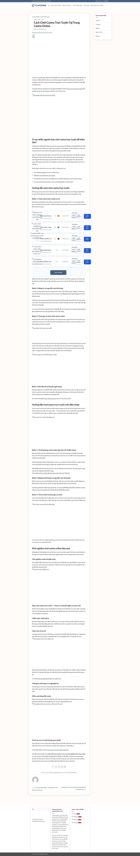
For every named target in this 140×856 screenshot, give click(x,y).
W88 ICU (98, 20)
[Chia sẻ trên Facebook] (53, 766)
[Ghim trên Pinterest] (62, 766)
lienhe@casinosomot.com (38, 821)
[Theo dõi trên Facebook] (103, 1)
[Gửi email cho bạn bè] (59, 766)
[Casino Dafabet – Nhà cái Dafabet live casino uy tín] (37, 261)
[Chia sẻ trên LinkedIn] (65, 766)
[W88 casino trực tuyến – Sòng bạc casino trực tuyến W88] (37, 216)
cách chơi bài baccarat (50, 398)
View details (73, 216)
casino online (60, 146)
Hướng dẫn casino (45, 16)
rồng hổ (75, 346)
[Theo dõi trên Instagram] (104, 1)
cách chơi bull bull (42, 678)
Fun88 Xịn (98, 24)
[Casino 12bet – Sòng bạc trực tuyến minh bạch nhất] (37, 227)
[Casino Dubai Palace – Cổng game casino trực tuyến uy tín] (37, 250)
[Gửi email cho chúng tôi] (107, 1)
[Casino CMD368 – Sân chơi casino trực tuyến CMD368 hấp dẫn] (37, 238)
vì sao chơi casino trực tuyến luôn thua (57, 750)
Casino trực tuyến (56, 5)
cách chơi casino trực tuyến (74, 89)
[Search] (49, 5)
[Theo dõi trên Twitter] (106, 1)
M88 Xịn (98, 28)
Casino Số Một (35, 16)
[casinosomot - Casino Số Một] (39, 5)
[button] (99, 1)
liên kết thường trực (72, 772)
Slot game (86, 5)
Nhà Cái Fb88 (99, 32)
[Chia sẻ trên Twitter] (56, 766)
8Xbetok (98, 36)
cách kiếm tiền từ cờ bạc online (50, 473)
